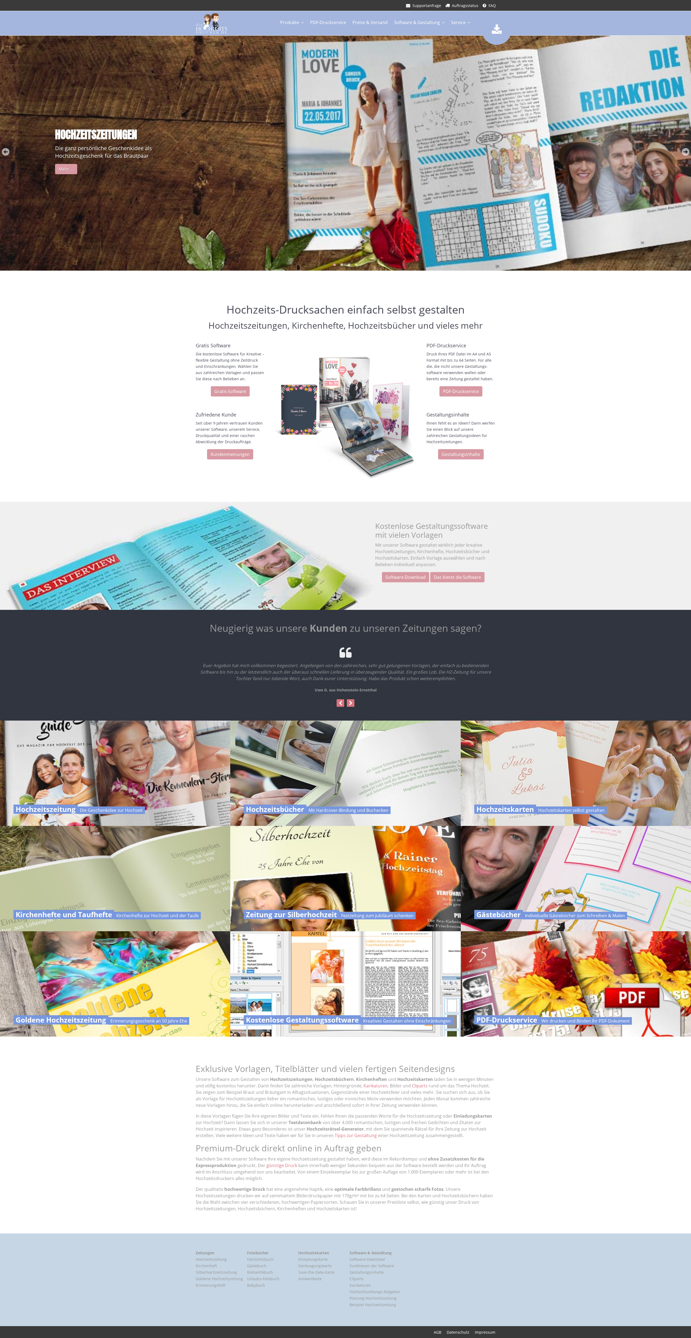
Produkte (289, 22)
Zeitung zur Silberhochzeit (291, 914)
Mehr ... (66, 169)
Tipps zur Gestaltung (356, 1136)
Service (458, 22)
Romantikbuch (260, 1272)
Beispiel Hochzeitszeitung (373, 1304)
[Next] (350, 702)
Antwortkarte (310, 1278)
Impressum (485, 1332)
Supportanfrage (426, 5)
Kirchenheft (206, 1265)
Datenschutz (458, 1332)
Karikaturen (376, 1086)
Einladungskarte (313, 1259)
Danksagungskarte (315, 1265)
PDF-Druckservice (328, 22)
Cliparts (420, 1086)
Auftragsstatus (465, 5)
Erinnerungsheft (210, 1285)
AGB (437, 1332)
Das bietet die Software (457, 577)
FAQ (492, 5)
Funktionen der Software (372, 1265)
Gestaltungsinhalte (461, 454)
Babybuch (256, 1285)
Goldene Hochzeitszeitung (61, 1020)
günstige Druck (281, 1165)
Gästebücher (498, 914)
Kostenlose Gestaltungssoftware (302, 1020)
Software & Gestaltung (417, 22)
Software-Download (405, 577)
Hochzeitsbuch (260, 1259)
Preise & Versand (370, 22)
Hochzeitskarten (505, 809)
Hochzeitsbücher (275, 809)
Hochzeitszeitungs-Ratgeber (375, 1291)
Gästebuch (256, 1265)
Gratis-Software (230, 391)
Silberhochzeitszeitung (216, 1272)
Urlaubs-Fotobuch (263, 1278)
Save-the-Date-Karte (316, 1272)
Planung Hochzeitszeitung (373, 1298)
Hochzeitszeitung (46, 809)
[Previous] (340, 702)
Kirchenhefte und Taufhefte (64, 914)
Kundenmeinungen (230, 454)
